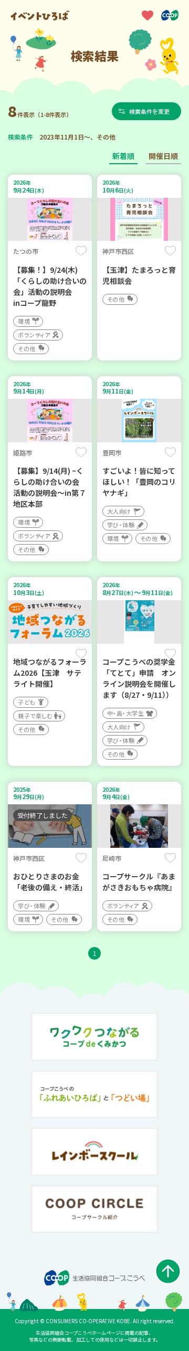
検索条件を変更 (149, 111)
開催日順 (163, 156)
